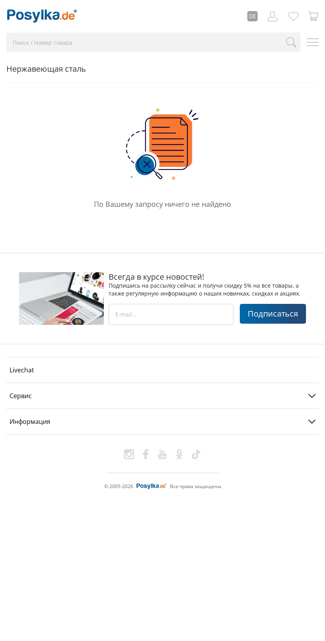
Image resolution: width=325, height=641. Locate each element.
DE (252, 16)
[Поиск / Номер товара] (291, 42)
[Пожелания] (293, 16)
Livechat (22, 370)
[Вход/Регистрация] (272, 16)
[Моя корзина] (313, 16)
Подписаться (273, 313)
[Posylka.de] (42, 16)
